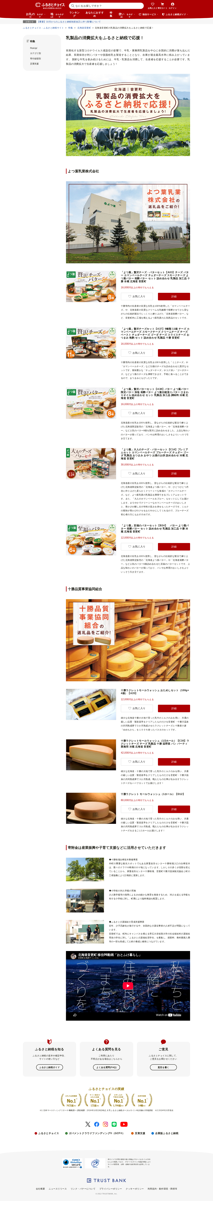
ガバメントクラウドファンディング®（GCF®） (97, 1133)
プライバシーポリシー (110, 1188)
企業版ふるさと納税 (166, 1133)
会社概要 (40, 1188)
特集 (111, 14)
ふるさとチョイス (48, 1133)
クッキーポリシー (135, 1188)
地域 (57, 14)
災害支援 (34, 63)
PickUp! (33, 48)
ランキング (74, 14)
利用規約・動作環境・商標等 (162, 1188)
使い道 (126, 14)
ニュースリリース (58, 1188)
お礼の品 (34, 14)
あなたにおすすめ (95, 14)
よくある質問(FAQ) (106, 1067)
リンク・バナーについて (83, 1188)
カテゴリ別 (35, 53)
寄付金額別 (35, 58)
